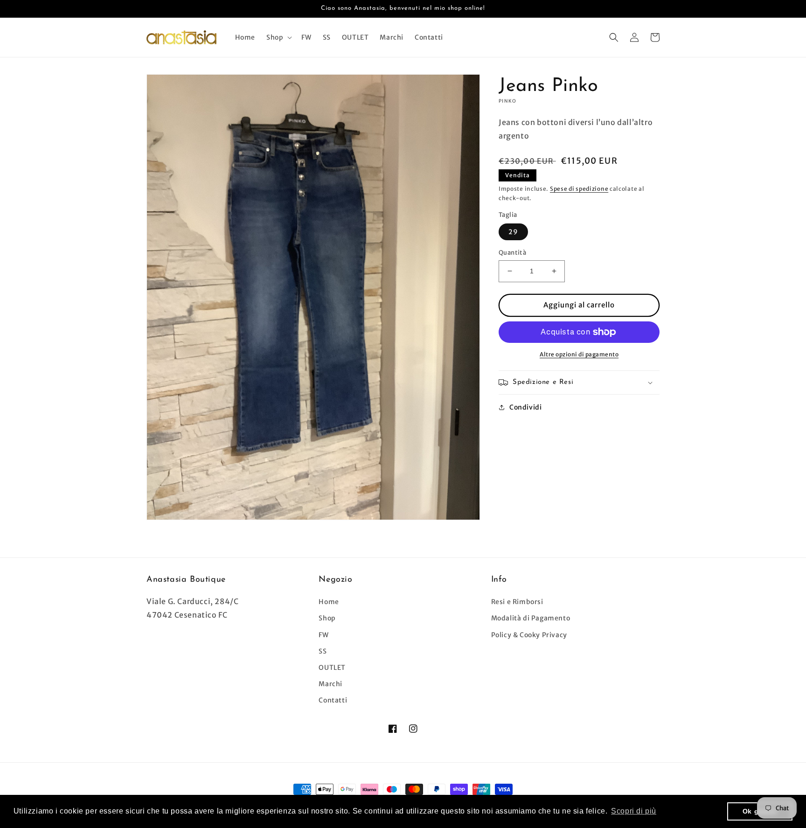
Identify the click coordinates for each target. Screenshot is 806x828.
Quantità (512, 253)
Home (329, 602)
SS (323, 651)
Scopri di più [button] (633, 811)
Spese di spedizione (579, 188)
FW (323, 635)
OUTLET (332, 667)
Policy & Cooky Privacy (529, 635)
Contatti (333, 700)
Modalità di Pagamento (530, 618)
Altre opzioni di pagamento (579, 354)
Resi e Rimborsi (517, 602)
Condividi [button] (525, 407)
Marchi (330, 684)
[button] (278, 37)
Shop (327, 618)
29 (513, 232)
